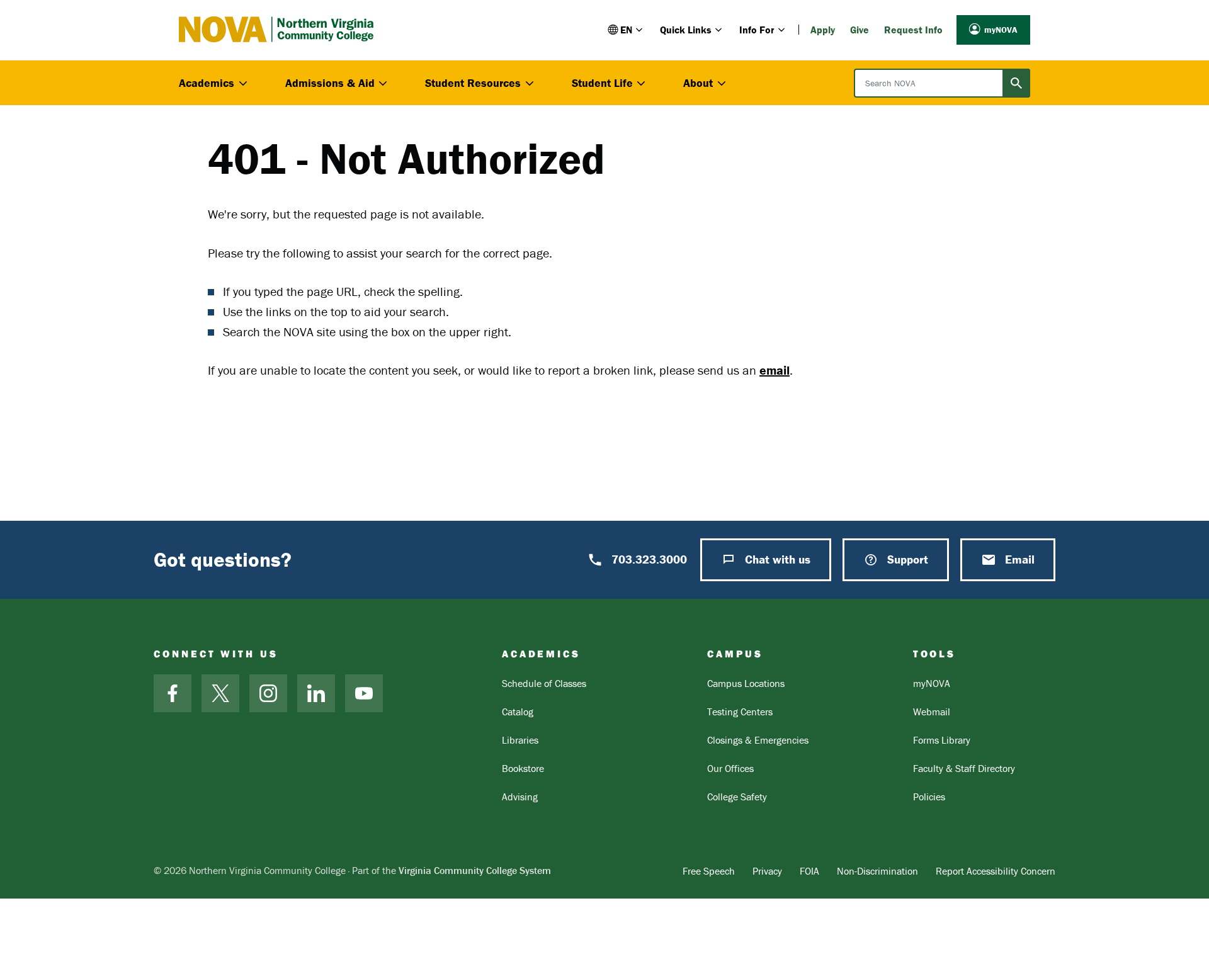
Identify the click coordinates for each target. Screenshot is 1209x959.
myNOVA (1001, 29)
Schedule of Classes (544, 683)
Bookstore (523, 768)
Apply (822, 29)
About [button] (698, 83)
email (774, 370)
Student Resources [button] (473, 83)
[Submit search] (1016, 83)
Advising (520, 796)
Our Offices (730, 768)
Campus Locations (746, 683)
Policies (929, 796)
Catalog (517, 711)
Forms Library (941, 740)
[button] (626, 29)
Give (859, 29)
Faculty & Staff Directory (964, 768)
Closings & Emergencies (758, 740)
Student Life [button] (602, 83)
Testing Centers (740, 711)
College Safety (737, 796)
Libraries (520, 740)
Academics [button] (206, 83)
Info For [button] (757, 29)
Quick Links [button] (686, 29)
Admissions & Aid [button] (330, 83)
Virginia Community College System (475, 870)
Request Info (913, 29)
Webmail (931, 711)
